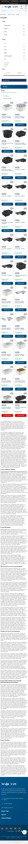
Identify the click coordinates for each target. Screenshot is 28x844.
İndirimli (6, 64)
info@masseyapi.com (8, 807)
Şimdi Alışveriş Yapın (13, 3)
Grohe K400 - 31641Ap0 (20, 222)
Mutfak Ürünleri (11, 14)
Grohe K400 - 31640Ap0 (6, 248)
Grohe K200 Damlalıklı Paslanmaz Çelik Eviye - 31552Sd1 (6, 329)
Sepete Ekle (7, 124)
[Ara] (25, 10)
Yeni (5, 66)
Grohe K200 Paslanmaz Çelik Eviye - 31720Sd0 (19, 117)
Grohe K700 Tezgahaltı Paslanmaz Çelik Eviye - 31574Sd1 (6, 302)
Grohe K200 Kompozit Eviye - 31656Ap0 (7, 144)
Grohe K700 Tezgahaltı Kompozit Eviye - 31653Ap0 (7, 170)
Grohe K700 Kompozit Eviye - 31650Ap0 (20, 276)
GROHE (3, 114)
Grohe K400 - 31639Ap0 (6, 196)
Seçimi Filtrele (6, 80)
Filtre (6, 86)
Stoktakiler (6, 62)
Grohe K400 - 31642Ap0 (6, 275)
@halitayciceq (17, 842)
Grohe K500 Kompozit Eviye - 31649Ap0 (20, 408)
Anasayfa (4, 14)
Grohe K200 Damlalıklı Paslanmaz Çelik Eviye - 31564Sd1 (20, 302)
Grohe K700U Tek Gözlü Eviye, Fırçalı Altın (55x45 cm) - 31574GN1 (20, 381)
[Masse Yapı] (11, 7)
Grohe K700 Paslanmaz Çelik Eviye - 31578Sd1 (19, 355)
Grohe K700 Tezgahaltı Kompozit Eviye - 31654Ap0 (20, 144)
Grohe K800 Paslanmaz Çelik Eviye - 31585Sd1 (19, 329)
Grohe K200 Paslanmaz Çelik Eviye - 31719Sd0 (6, 408)
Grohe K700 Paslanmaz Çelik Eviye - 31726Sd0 (6, 117)
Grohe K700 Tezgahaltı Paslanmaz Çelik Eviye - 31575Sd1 (6, 381)
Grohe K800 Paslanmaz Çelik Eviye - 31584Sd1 (6, 355)
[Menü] (2, 7)
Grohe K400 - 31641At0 (19, 248)
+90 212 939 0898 (8, 803)
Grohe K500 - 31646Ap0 (20, 169)
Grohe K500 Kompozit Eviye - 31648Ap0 (7, 223)
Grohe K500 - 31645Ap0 (20, 196)
